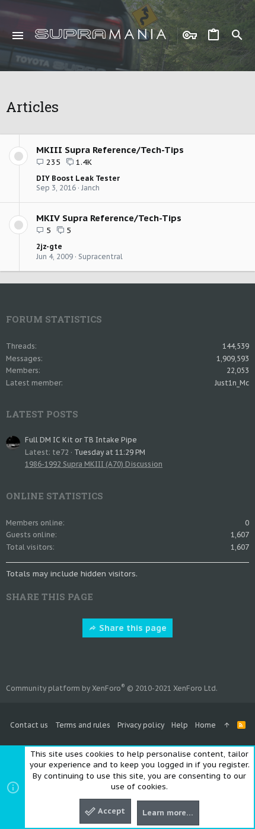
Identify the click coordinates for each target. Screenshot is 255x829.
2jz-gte (49, 246)
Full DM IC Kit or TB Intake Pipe (81, 439)
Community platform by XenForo (112, 688)
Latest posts (42, 414)
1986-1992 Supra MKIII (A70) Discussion (93, 464)
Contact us (29, 724)
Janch (90, 187)
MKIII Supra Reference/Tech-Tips (110, 149)
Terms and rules (82, 724)
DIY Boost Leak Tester (78, 178)
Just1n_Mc (232, 382)
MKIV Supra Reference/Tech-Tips (108, 218)
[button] (18, 35)
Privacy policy (140, 724)
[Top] (226, 725)
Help (179, 724)
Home (205, 724)
